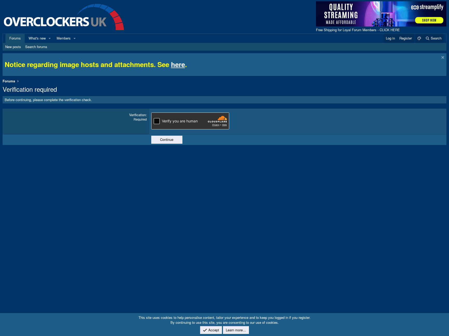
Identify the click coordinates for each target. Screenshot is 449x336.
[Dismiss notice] (442, 58)
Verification (137, 114)
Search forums (36, 46)
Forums (15, 38)
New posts (13, 46)
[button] (49, 38)
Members (64, 38)
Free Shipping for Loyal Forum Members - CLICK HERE (358, 29)
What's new (37, 38)
